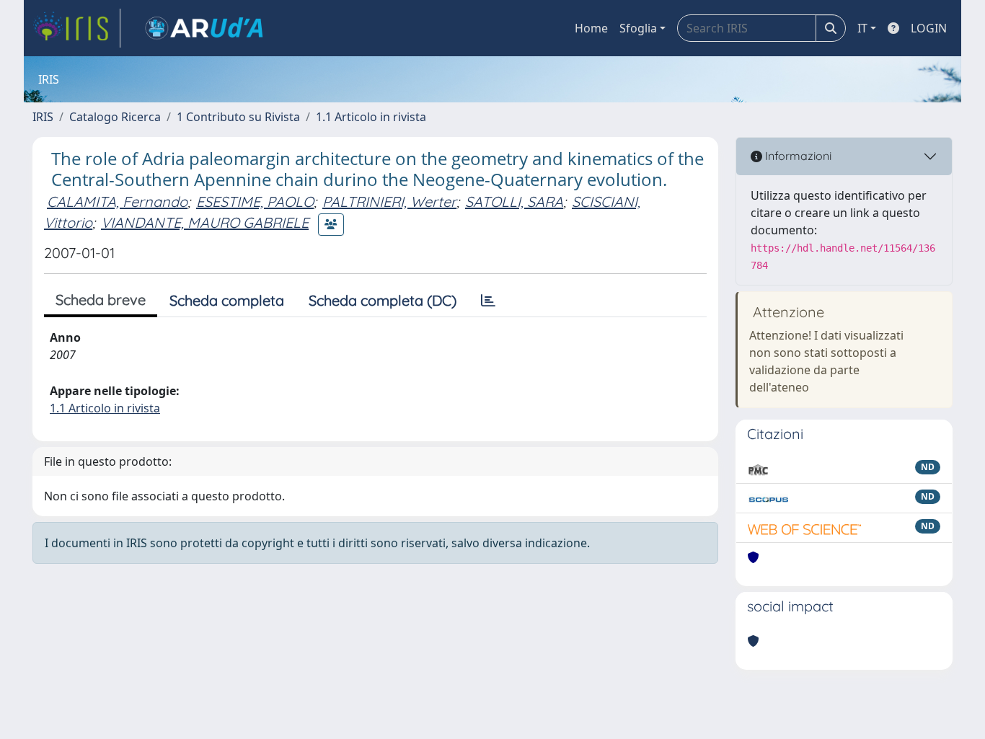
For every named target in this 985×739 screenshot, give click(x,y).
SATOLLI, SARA (514, 202)
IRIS (42, 117)
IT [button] (862, 28)
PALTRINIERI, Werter (389, 202)
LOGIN (929, 28)
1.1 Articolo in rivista (371, 117)
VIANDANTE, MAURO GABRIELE (205, 222)
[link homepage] (76, 28)
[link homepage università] (204, 28)
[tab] (488, 301)
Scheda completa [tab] (226, 300)
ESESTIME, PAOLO (255, 202)
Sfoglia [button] (638, 28)
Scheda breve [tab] (101, 300)
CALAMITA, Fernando (117, 202)
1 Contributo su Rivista (238, 117)
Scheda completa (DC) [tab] (382, 300)
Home (591, 28)
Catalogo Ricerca (115, 117)
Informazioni (796, 156)
